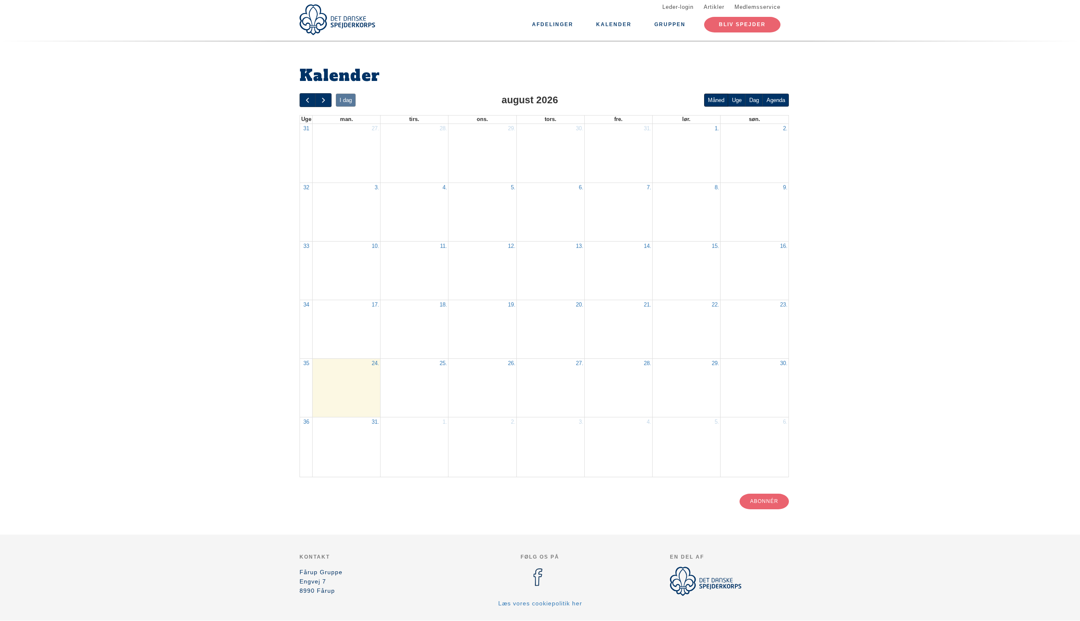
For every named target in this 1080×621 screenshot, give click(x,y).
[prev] (308, 100)
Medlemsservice (757, 7)
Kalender (614, 24)
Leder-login (678, 7)
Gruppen (670, 24)
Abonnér (764, 501)
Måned (716, 100)
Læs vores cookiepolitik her (540, 603)
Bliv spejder (742, 24)
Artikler (714, 7)
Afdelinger (552, 24)
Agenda (776, 100)
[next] (323, 100)
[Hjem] (337, 19)
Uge (737, 100)
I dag (346, 100)
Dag (754, 100)
